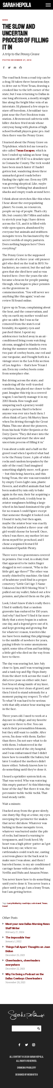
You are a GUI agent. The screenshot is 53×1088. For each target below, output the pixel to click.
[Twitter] (26, 1045)
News (5, 20)
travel (5, 906)
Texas (44, 903)
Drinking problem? (26, 1067)
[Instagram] (33, 1045)
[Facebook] (19, 1045)
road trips (26, 903)
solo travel (36, 903)
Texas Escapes (25, 150)
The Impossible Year (17, 937)
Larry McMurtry (14, 903)
